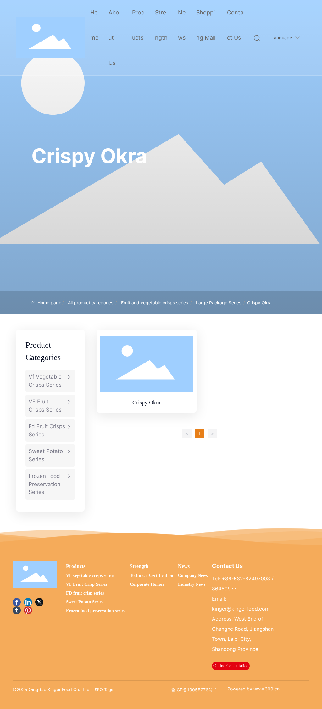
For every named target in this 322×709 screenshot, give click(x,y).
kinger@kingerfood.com (240, 609)
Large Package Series (218, 302)
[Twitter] (39, 602)
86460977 (224, 588)
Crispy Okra (146, 402)
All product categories (90, 302)
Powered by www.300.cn (253, 688)
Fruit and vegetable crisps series (154, 302)
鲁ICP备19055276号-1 (194, 689)
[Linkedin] (28, 602)
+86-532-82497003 (246, 578)
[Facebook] (17, 602)
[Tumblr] (17, 610)
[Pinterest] (28, 610)
